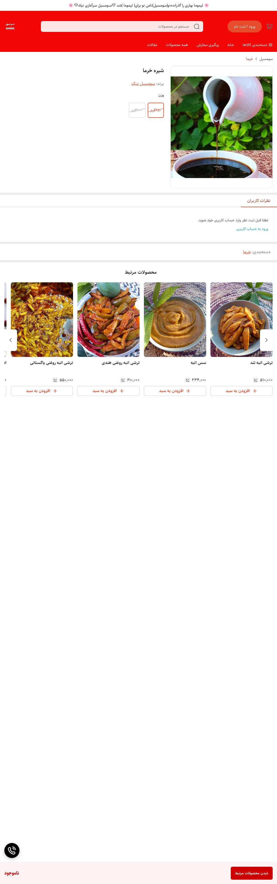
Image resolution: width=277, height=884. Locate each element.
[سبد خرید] (269, 26)
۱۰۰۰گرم (137, 110)
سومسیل (266, 59)
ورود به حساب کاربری (252, 229)
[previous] (266, 340)
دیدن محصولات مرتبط (251, 873)
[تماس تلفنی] (11, 850)
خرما (249, 59)
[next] (10, 340)
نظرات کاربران (259, 200)
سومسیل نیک (143, 83)
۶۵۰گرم (155, 110)
